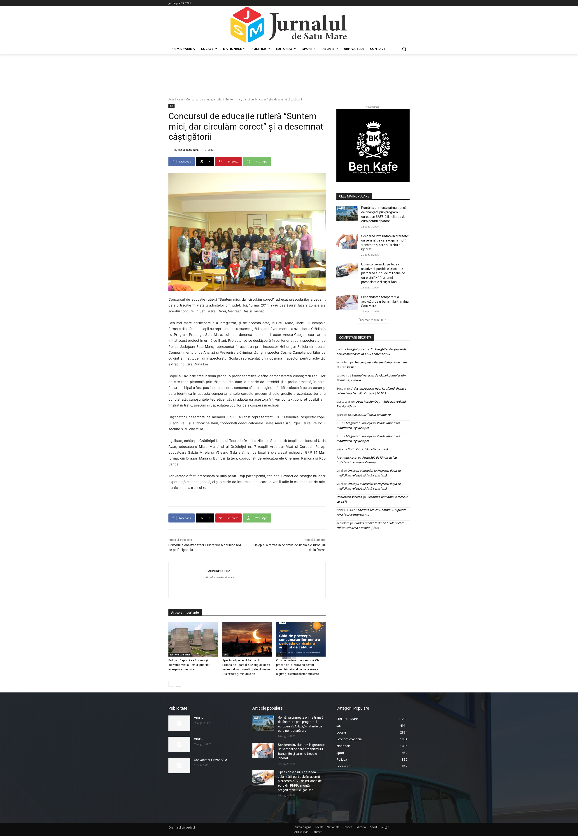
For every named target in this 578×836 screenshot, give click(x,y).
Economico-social (180, 654)
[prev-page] (171, 684)
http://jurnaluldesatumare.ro (221, 577)
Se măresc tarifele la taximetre (368, 415)
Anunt (198, 717)
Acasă (172, 99)
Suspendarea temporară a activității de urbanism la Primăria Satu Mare (385, 301)
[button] (404, 48)
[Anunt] (179, 723)
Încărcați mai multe (371, 320)
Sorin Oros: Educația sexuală (368, 449)
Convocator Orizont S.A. (211, 760)
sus (181, 99)
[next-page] (178, 684)
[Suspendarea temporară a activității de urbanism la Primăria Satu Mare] (347, 302)
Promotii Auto (346, 457)
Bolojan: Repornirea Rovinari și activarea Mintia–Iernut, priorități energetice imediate (189, 665)
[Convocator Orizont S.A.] (179, 765)
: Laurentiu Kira (188, 149)
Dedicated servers (348, 497)
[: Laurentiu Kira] (171, 150)
